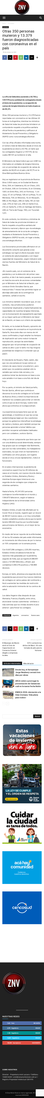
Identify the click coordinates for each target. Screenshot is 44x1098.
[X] (10, 57)
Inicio (4, 23)
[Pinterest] (15, 57)
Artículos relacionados (12, 663)
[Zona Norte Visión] (22, 7)
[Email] (31, 57)
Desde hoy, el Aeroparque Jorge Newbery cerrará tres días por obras (27, 672)
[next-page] (7, 703)
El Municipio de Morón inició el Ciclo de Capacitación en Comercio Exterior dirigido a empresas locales (10, 649)
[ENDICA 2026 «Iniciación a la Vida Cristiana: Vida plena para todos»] (8, 695)
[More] (37, 57)
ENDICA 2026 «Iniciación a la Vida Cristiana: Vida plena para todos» (28, 695)
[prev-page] (3, 703)
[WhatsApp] (21, 57)
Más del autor (28, 663)
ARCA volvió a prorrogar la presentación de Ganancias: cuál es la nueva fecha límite (28, 683)
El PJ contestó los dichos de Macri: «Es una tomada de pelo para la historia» (32, 646)
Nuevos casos (35, 615)
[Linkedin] (26, 57)
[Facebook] (4, 57)
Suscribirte (36, 1043)
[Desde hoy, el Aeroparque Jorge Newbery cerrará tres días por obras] (8, 672)
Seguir (37, 1028)
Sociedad (11, 23)
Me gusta (37, 1023)
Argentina (16, 615)
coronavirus (25, 615)
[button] (4, 18)
